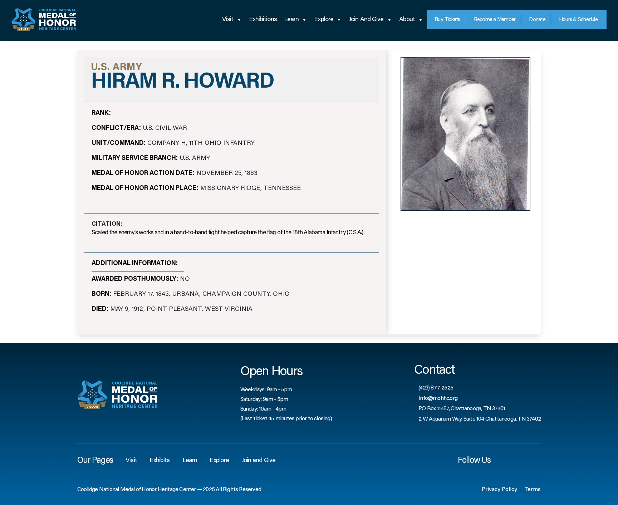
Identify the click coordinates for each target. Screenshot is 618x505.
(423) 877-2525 (435, 388)
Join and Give (366, 19)
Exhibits (159, 460)
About (407, 19)
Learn (291, 19)
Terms (532, 489)
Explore (323, 19)
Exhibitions (263, 19)
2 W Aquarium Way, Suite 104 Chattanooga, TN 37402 (479, 419)
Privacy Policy (499, 489)
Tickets (447, 20)
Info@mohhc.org (437, 398)
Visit (228, 19)
